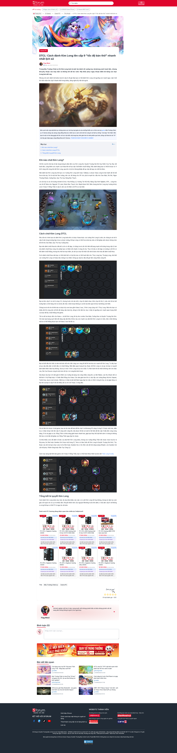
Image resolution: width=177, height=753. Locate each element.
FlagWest (46, 63)
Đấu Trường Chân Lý (51, 585)
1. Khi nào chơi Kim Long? (49, 147)
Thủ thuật (67, 13)
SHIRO (55, 670)
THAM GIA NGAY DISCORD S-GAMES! (82, 138)
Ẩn (113, 144)
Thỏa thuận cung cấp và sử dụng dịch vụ (74, 722)
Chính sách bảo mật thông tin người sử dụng (73, 717)
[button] (76, 655)
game (103, 130)
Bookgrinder (98, 670)
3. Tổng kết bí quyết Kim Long (51, 153)
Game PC (57, 13)
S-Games (48, 13)
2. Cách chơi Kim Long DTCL (50, 150)
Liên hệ (63, 725)
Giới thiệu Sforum (66, 713)
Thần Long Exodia (108, 454)
